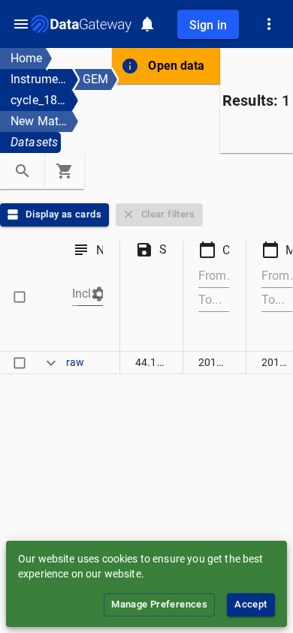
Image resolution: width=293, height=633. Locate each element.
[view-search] (23, 171)
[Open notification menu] (147, 24)
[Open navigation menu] (21, 24)
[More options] (269, 24)
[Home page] (81, 24)
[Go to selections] (65, 171)
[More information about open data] (130, 66)
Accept (250, 604)
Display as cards (63, 214)
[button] (93, 294)
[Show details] (51, 362)
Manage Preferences (159, 604)
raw (75, 362)
